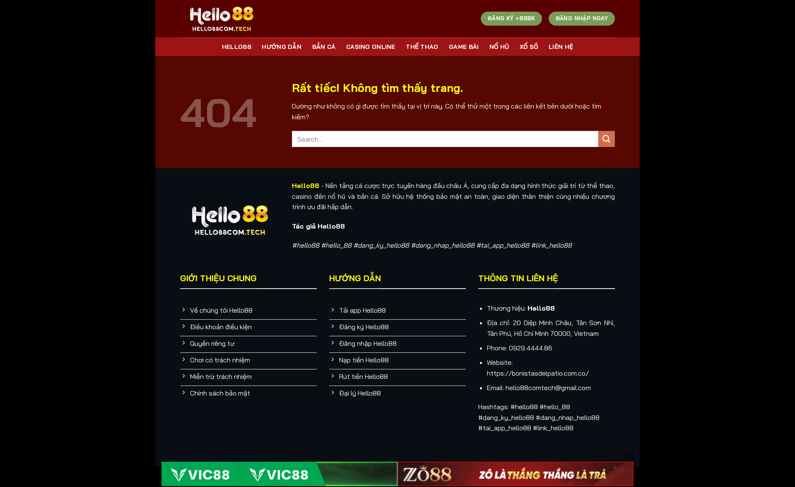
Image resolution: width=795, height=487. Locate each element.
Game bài (464, 47)
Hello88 (236, 47)
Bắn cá (324, 47)
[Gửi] (606, 139)
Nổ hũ (499, 47)
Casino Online (370, 47)
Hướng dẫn (281, 47)
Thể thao (422, 47)
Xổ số (529, 47)
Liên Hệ (561, 47)
